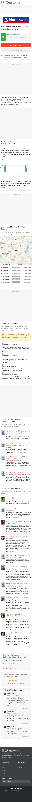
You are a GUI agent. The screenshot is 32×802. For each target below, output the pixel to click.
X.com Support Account (11, 663)
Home (2, 6)
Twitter (18, 765)
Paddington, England (23, 474)
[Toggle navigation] (30, 2)
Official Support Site (10, 668)
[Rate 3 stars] (16, 680)
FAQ (3, 768)
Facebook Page (9, 665)
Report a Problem (17, 45)
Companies (9, 6)
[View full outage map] (16, 250)
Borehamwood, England (13, 460)
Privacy (4, 770)
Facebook (19, 768)
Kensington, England (12, 435)
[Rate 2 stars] (13, 680)
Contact (4, 773)
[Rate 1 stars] (10, 680)
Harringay (19, 234)
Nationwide (17, 6)
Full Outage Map (17, 50)
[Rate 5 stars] (21, 680)
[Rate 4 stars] (18, 680)
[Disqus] (16, 361)
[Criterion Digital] (16, 788)
